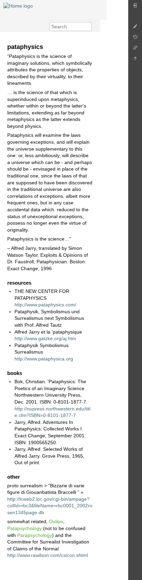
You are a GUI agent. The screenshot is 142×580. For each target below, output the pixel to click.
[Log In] (135, 7)
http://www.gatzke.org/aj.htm (45, 338)
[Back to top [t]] (135, 60)
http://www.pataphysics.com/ (45, 304)
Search (88, 26)
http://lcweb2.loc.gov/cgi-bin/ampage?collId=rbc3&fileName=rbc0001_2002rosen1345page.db (49, 505)
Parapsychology (34, 535)
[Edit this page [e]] (135, 28)
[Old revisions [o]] (135, 38)
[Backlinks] (135, 49)
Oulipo (56, 521)
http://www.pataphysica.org (43, 359)
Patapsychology (24, 528)
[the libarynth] (18, 5)
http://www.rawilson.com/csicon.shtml (47, 555)
